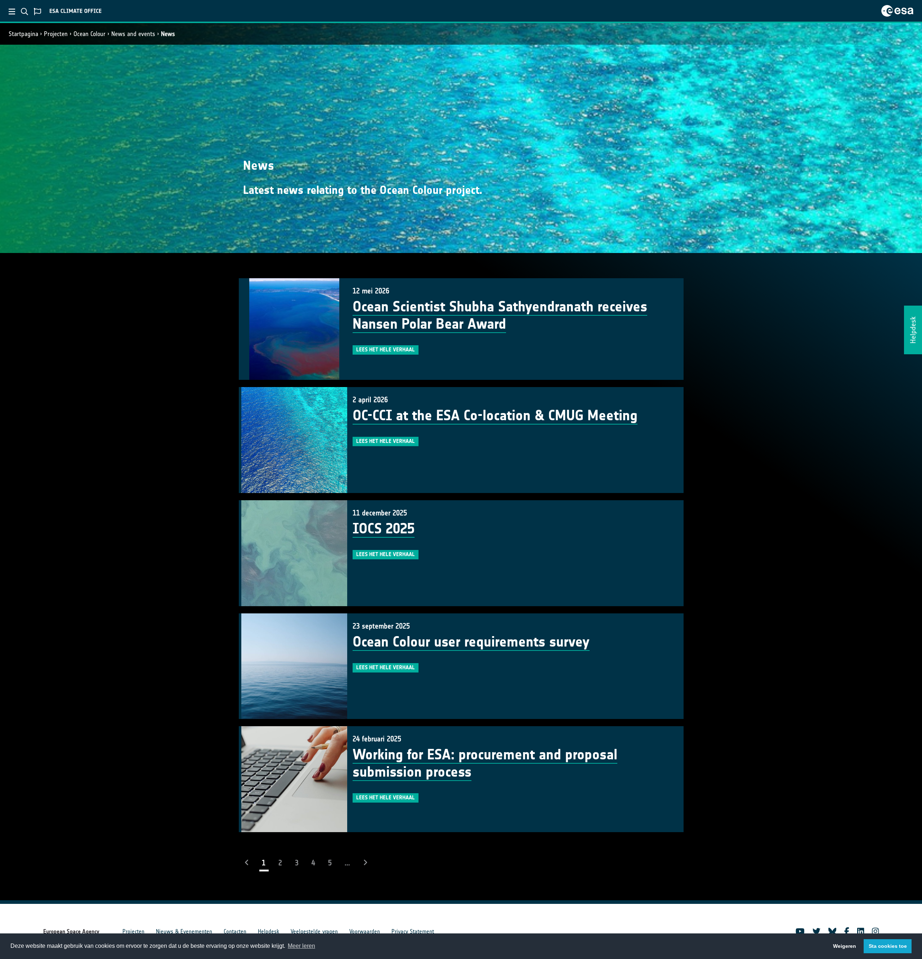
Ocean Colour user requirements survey (471, 642)
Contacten (235, 931)
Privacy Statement (412, 931)
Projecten (56, 33)
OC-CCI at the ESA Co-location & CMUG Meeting (495, 415)
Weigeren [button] (844, 946)
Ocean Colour (89, 33)
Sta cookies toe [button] (888, 946)
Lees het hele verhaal (385, 349)
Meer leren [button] (301, 946)
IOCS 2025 (384, 528)
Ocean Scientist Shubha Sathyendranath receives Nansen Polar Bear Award (500, 315)
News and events (133, 33)
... (347, 862)
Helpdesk (268, 931)
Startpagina (23, 33)
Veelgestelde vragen (314, 931)
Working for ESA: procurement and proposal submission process (485, 763)
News (168, 33)
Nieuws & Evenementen (184, 931)
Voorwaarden (364, 931)
